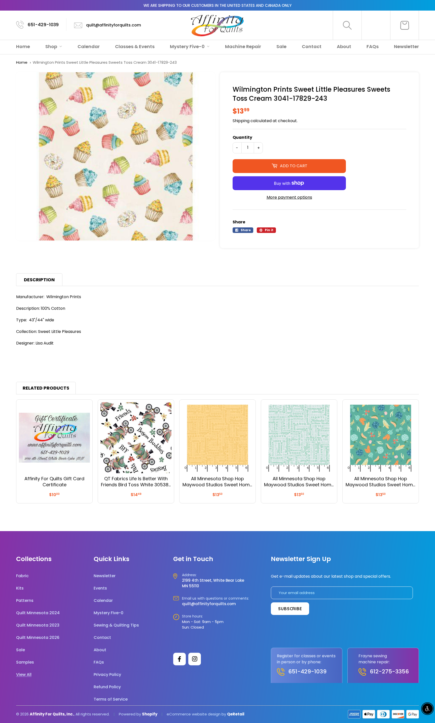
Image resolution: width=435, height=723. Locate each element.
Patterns (24, 600)
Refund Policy (107, 686)
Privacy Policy (107, 674)
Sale (281, 46)
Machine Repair (243, 46)
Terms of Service (111, 699)
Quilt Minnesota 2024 (38, 612)
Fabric (22, 575)
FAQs (373, 46)
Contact (311, 46)
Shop (51, 46)
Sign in (376, 25)
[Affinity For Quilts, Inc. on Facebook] (179, 659)
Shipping (241, 121)
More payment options (289, 197)
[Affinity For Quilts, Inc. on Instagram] (194, 659)
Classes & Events (135, 46)
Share (239, 222)
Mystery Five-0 (188, 46)
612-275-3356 (389, 671)
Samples (25, 662)
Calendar (89, 46)
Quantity (242, 137)
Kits (20, 588)
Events (100, 588)
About (344, 46)
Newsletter (406, 46)
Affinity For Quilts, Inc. (52, 714)
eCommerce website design (194, 714)
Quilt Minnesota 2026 (37, 637)
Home (23, 46)
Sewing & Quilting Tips (116, 625)
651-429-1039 (43, 24)
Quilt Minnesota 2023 (37, 625)
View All (23, 674)
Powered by (130, 714)
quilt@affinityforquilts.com (113, 25)
